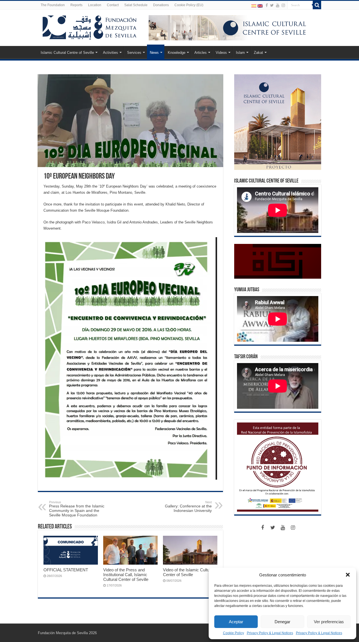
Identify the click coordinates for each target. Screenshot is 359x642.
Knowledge (176, 52)
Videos (221, 52)
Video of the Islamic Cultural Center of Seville (188, 572)
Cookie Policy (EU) (188, 5)
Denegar (282, 621)
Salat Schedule (136, 5)
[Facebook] (266, 5)
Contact (113, 5)
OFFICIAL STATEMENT (65, 569)
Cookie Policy (233, 633)
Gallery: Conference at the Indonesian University (188, 506)
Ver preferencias (329, 621)
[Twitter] (272, 5)
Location (94, 5)
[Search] (317, 5)
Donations (161, 5)
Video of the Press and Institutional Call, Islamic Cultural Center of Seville (125, 574)
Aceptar (236, 621)
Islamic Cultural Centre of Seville (67, 52)
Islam (240, 52)
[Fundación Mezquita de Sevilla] (89, 26)
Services (134, 52)
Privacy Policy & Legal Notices (270, 633)
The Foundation (53, 5)
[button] (348, 575)
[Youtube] (277, 5)
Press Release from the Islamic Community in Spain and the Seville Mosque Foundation (76, 508)
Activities (110, 52)
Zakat (258, 52)
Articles (200, 52)
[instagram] (283, 5)
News (154, 52)
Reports (76, 5)
